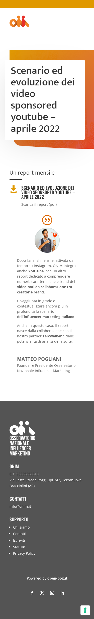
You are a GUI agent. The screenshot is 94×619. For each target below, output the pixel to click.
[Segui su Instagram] (52, 593)
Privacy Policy (24, 553)
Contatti (19, 533)
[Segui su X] (42, 593)
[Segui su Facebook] (32, 593)
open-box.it (57, 578)
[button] (89, 583)
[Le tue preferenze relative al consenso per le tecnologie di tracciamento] (85, 610)
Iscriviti (19, 540)
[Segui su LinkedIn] (62, 593)
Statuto (19, 546)
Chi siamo (21, 527)
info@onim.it (20, 506)
